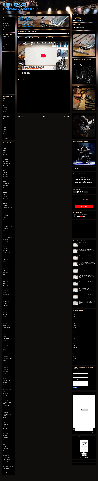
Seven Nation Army (7, 380)
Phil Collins (5, 345)
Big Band (5, 103)
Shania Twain (6, 384)
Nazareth (5, 329)
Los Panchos (6, 468)
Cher (4, 194)
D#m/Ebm (75, 327)
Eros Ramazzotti (6, 252)
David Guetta (6, 221)
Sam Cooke (5, 375)
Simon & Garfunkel (7, 389)
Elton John (5, 243)
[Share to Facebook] (27, 73)
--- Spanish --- (6, 448)
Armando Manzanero (7, 452)
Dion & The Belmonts (7, 226)
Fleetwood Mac (6, 257)
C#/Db (74, 316)
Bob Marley (5, 185)
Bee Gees (5, 172)
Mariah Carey (6, 314)
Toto (4, 426)
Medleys (5, 318)
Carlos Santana (6, 190)
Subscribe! (84, 206)
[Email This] (22, 73)
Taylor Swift (5, 400)
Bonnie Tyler (5, 176)
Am (74, 354)
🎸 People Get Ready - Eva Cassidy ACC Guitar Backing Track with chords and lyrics (87, 244)
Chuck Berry (5, 203)
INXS (4, 274)
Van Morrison (6, 433)
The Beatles (5, 407)
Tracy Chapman (6, 428)
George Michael (6, 265)
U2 (3, 430)
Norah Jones (6, 331)
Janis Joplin (5, 279)
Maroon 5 (5, 316)
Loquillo (4, 463)
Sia (3, 386)
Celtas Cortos (6, 455)
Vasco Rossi (5, 437)
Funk (4, 114)
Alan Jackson (6, 159)
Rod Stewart (5, 367)
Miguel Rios (5, 472)
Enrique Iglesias (6, 457)
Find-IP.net (92, 184)
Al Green (5, 157)
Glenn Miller (5, 268)
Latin (4, 120)
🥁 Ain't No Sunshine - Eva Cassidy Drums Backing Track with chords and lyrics (87, 296)
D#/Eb (74, 325)
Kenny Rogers (6, 294)
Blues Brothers (6, 174)
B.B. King (5, 170)
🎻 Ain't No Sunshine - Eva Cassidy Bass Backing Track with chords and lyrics (86, 283)
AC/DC (4, 150)
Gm (74, 349)
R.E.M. (4, 360)
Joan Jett (5, 283)
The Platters (5, 417)
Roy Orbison (5, 371)
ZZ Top (4, 446)
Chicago (5, 196)
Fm (74, 336)
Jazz (4, 118)
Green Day (5, 261)
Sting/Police (5, 397)
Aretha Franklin (6, 168)
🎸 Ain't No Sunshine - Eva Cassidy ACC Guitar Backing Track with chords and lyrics (87, 257)
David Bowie (5, 219)
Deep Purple (5, 224)
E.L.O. (4, 232)
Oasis (4, 336)
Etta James (5, 248)
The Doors (5, 412)
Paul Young (5, 342)
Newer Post (20, 116)
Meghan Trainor (6, 320)
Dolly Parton (5, 230)
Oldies (4, 129)
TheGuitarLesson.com (84, 457)
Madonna (5, 312)
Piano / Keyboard (6, 25)
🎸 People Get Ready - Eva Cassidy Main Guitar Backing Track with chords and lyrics (87, 263)
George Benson (6, 263)
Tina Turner (5, 424)
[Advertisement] (8, 73)
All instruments (6, 36)
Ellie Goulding (6, 241)
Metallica (5, 323)
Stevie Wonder (6, 395)
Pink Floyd (5, 347)
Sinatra (4, 391)
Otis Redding (6, 340)
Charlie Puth (5, 192)
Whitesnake (5, 439)
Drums (4, 29)
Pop (4, 131)
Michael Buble (6, 325)
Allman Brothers (6, 163)
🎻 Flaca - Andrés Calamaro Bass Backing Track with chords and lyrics (86, 250)
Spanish (5, 133)
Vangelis (5, 435)
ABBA (4, 148)
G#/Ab (74, 345)
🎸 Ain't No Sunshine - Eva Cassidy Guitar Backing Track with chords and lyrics (86, 276)
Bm (74, 362)
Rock (4, 125)
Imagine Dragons (6, 276)
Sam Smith (5, 378)
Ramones (5, 353)
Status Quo (5, 393)
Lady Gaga (5, 296)
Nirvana (4, 334)
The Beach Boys (6, 405)
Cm (74, 314)
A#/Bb (74, 356)
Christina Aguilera (7, 201)
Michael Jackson (6, 327)
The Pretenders (6, 419)
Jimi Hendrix (5, 281)
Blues (4, 105)
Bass (4, 27)
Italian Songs (6, 116)
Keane (4, 292)
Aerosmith (5, 154)
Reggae (4, 127)
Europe (4, 254)
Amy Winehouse (6, 165)
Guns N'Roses (6, 270)
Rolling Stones (6, 369)
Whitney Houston (6, 441)
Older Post (66, 116)
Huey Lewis (5, 272)
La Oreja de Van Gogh (8, 466)
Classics (5, 109)
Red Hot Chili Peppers (7, 358)
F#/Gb (74, 338)
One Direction (6, 338)
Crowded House (6, 213)
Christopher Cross (7, 210)
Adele (4, 152)
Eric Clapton (5, 250)
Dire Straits (5, 228)
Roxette (4, 373)
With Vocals (5, 138)
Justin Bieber (6, 290)
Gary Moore (5, 259)
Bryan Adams (6, 183)
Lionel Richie (6, 305)
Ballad (4, 100)
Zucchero (5, 444)
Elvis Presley (5, 246)
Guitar (4, 19)
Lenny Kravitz (6, 301)
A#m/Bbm (75, 358)
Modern (4, 122)
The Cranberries (6, 410)
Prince (4, 349)
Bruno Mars (5, 181)
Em (74, 332)
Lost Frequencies (6, 307)
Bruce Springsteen (7, 179)
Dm (74, 323)
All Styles (5, 98)
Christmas (5, 107)
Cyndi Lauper (6, 215)
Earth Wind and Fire (7, 237)
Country (4, 111)
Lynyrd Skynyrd (6, 309)
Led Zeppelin (6, 298)
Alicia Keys (5, 161)
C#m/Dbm (75, 318)
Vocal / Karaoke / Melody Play (6, 23)
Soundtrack (5, 136)
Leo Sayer (5, 303)
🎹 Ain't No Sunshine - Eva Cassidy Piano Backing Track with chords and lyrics (86, 270)
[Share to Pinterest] (29, 73)
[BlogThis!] (24, 73)
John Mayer (5, 287)
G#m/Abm (75, 347)
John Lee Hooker (6, 285)
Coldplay (5, 205)
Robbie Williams (6, 364)
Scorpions (5, 382)
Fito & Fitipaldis (6, 459)
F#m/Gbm (75, 340)
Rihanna (5, 362)
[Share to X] (25, 73)
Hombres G (5, 461)
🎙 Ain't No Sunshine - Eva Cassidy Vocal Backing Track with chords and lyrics (86, 289)
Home (43, 116)
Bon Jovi (5, 187)
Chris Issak (5, 198)
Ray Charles (5, 356)
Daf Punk (5, 217)
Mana (4, 470)
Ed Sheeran (5, 239)
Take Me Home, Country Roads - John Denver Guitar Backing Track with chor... (87, 302)
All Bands (5, 146)
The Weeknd (6, 422)
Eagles (4, 235)
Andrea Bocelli (6, 450)
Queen (4, 351)
